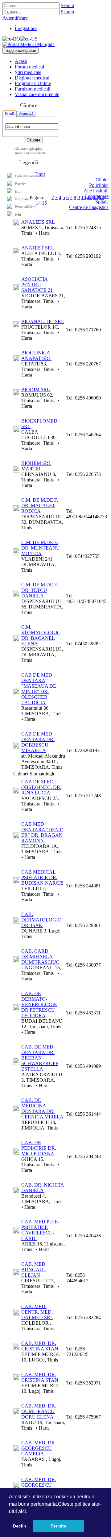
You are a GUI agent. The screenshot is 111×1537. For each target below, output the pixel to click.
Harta (44, 233)
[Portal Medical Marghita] (28, 44)
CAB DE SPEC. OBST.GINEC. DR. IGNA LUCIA (41, 787)
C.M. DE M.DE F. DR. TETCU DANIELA (39, 590)
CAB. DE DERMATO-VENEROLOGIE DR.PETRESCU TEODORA (39, 1004)
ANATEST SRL (37, 247)
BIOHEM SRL (36, 463)
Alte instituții (96, 190)
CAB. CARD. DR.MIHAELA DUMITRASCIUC (40, 956)
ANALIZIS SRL (38, 222)
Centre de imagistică (89, 207)
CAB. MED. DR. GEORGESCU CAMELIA (38, 1448)
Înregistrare (26, 28)
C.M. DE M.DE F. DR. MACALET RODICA (39, 505)
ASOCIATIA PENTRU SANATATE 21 (37, 284)
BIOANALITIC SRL (42, 321)
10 (83, 197)
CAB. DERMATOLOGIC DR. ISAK (41, 920)
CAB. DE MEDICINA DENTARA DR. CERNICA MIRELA (42, 1108)
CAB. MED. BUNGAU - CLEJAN (34, 1269)
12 (95, 197)
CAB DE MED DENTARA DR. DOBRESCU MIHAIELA (38, 742)
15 (44, 203)
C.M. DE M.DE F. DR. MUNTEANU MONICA (40, 548)
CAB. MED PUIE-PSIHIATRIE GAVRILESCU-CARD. (40, 1230)
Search (67, 5)
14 (38, 203)
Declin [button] (19, 1525)
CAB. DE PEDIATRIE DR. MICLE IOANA (38, 1148)
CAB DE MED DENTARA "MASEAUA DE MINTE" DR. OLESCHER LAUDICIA (38, 688)
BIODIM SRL (35, 389)
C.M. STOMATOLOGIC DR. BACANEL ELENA (40, 635)
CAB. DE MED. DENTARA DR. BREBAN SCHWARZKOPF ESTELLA (39, 1058)
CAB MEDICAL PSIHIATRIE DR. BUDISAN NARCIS (42, 877)
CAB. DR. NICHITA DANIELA (42, 1187)
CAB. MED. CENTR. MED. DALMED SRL (37, 1312)
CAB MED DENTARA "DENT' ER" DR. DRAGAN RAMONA (42, 832)
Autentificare (15, 18)
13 (101, 197)
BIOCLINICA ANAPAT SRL (36, 355)
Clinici (102, 179)
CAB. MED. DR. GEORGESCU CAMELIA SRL (38, 1485)
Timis (40, 174)
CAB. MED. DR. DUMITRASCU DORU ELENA (38, 1411)
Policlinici (99, 185)
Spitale (102, 201)
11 (89, 197)
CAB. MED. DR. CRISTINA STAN (39, 1346)
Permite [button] (58, 1525)
